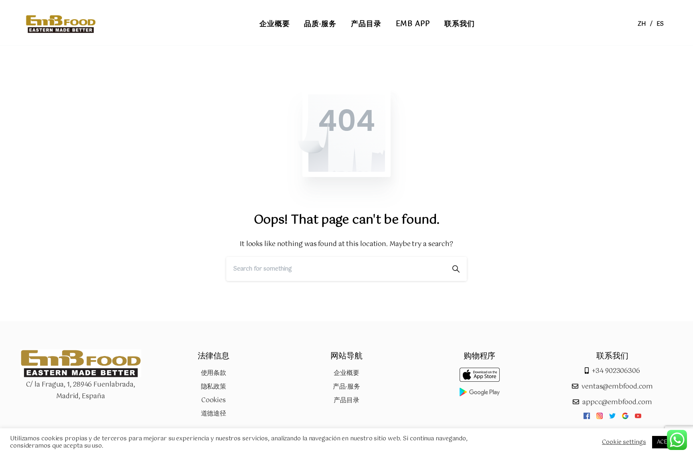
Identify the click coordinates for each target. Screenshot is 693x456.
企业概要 (346, 373)
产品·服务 (346, 386)
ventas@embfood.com (617, 386)
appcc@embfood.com (617, 402)
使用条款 (214, 373)
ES (660, 24)
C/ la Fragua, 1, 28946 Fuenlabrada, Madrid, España (81, 390)
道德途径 (214, 413)
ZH (642, 24)
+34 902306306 (616, 371)
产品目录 (346, 400)
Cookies (213, 400)
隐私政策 (214, 386)
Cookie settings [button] (624, 442)
